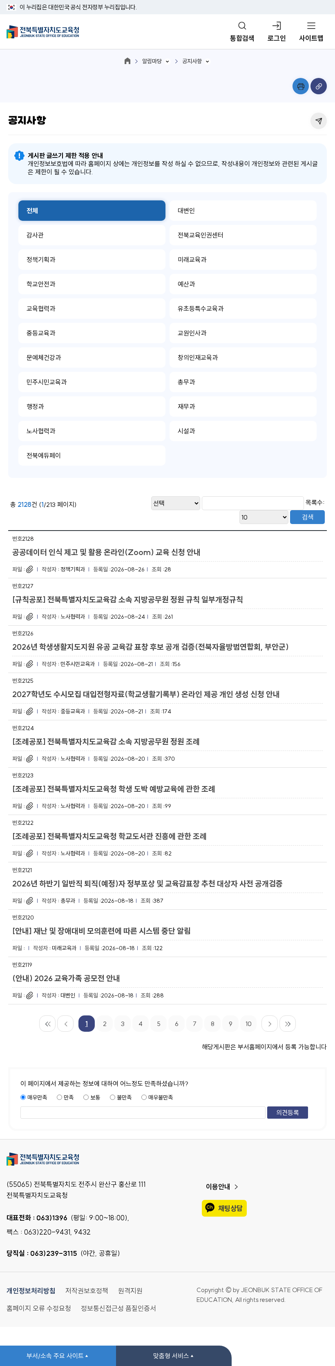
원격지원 (130, 1290)
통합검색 (242, 38)
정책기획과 (41, 259)
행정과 (35, 406)
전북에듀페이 (44, 455)
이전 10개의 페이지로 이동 (65, 1023)
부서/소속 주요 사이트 (55, 1356)
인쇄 (301, 86)
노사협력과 (41, 431)
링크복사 (318, 86)
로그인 (277, 38)
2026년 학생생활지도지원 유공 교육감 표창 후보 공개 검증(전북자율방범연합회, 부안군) (150, 647)
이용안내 (218, 1186)
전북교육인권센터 (200, 235)
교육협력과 (41, 308)
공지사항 (192, 61)
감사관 (35, 235)
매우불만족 (160, 1097)
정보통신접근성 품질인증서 (118, 1308)
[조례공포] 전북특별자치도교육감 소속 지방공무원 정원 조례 (106, 741)
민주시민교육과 (47, 382)
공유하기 (318, 121)
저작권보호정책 (86, 1290)
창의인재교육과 (198, 357)
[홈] (127, 61)
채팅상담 (230, 1208)
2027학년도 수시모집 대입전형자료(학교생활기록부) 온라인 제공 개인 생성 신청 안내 (146, 694)
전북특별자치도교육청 (167, 1159)
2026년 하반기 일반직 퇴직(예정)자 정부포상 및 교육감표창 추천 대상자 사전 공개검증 (147, 883)
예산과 (186, 284)
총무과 (186, 382)
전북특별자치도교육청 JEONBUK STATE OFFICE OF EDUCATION (43, 31)
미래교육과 (192, 259)
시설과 (186, 431)
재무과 (186, 406)
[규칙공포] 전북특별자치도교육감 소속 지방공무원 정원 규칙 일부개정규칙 (127, 599)
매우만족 (37, 1097)
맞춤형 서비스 (171, 1356)
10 (249, 1024)
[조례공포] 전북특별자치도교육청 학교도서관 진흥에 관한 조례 (109, 836)
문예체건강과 (44, 357)
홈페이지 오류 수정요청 (39, 1308)
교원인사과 (192, 333)
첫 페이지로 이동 (47, 1023)
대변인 (186, 211)
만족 (69, 1097)
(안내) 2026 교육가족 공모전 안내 (66, 978)
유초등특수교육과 (200, 308)
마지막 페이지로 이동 (287, 1023)
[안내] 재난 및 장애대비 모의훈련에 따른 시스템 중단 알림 (101, 931)
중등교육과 (41, 333)
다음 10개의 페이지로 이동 (269, 1023)
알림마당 (152, 61)
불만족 (124, 1097)
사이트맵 (311, 38)
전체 (32, 211)
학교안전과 (41, 284)
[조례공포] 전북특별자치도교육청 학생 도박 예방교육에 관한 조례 (113, 789)
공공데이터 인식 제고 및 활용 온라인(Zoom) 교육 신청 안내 (106, 552)
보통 (95, 1097)
